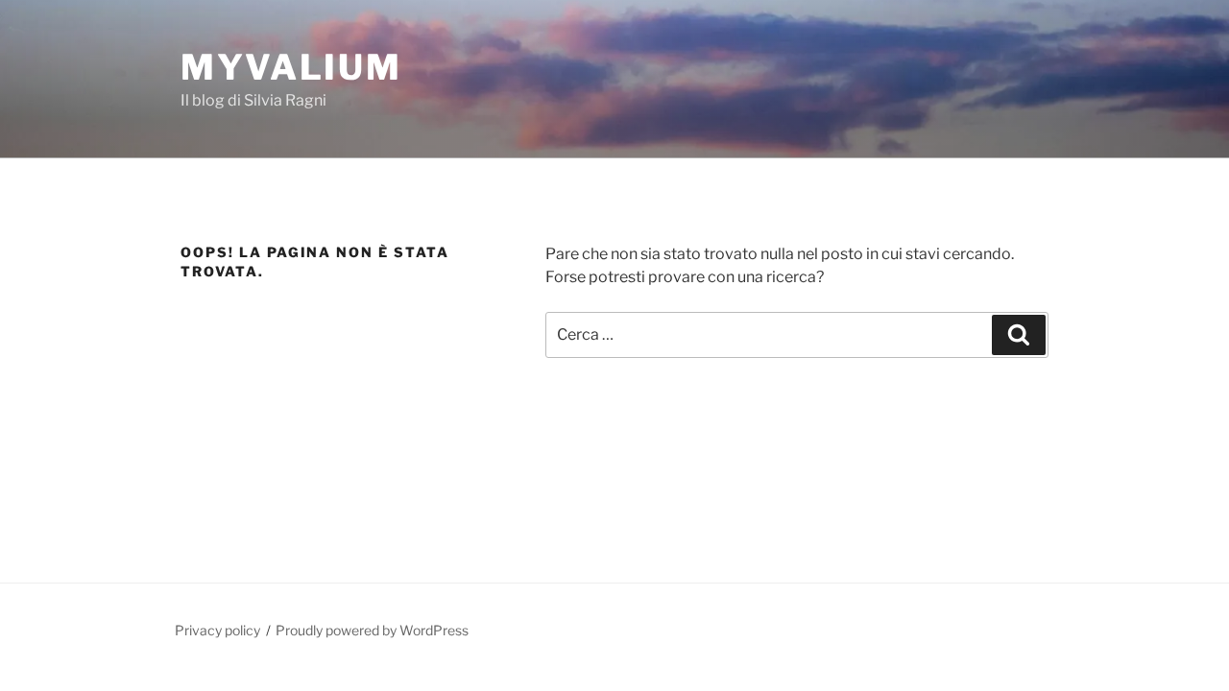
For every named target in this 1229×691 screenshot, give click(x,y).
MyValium (291, 67)
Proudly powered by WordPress (372, 630)
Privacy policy (217, 630)
